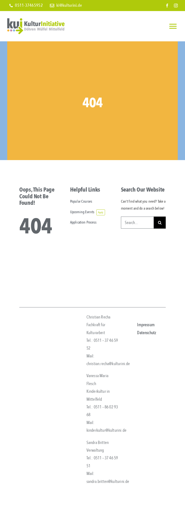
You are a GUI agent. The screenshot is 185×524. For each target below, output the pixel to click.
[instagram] (176, 5)
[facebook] (167, 5)
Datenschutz (146, 333)
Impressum (146, 325)
